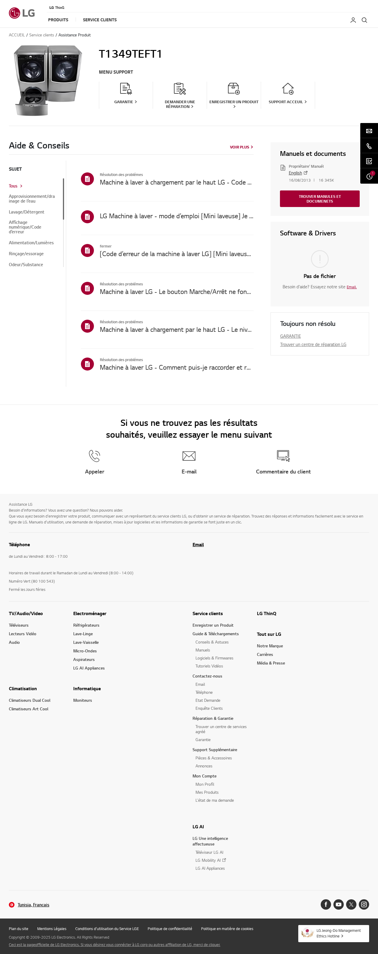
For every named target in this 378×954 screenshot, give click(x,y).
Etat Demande (207, 700)
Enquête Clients (209, 708)
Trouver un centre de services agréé (221, 729)
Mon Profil (204, 784)
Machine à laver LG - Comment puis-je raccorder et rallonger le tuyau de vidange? (177, 367)
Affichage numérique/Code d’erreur (25, 227)
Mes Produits (207, 792)
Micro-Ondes (85, 651)
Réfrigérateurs (86, 625)
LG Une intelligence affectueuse (210, 841)
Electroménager (89, 613)
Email (198, 544)
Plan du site (18, 928)
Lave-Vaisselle (86, 642)
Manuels (202, 650)
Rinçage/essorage (26, 253)
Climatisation (23, 688)
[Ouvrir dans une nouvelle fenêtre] (326, 904)
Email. (352, 287)
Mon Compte (204, 776)
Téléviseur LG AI (209, 852)
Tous (13, 186)
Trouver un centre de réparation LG (313, 344)
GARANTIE (290, 336)
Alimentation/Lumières (31, 242)
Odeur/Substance (26, 264)
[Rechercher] (364, 20)
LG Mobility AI (208, 860)
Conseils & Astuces (212, 642)
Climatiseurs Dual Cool (29, 700)
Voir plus (239, 147)
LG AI (198, 827)
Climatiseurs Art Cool (28, 709)
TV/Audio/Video (26, 613)
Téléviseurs (19, 625)
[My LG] (353, 20)
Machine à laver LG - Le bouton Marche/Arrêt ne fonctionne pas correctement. (177, 291)
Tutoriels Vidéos (209, 666)
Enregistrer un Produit (213, 625)
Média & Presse (271, 663)
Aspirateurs (84, 659)
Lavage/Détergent (26, 212)
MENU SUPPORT (116, 72)
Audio (14, 642)
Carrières (265, 654)
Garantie (203, 739)
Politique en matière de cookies (227, 928)
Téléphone (204, 692)
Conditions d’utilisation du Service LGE (107, 928)
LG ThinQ (266, 613)
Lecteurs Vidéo (22, 633)
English (295, 173)
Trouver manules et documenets (320, 199)
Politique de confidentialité (170, 928)
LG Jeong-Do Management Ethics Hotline (339, 933)
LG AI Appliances (89, 668)
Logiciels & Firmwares (214, 658)
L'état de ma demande (214, 800)
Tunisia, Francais (33, 905)
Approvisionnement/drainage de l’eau (32, 198)
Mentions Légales (51, 928)
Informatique (87, 688)
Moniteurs (82, 700)
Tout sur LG (269, 634)
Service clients (208, 613)
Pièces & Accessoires (213, 758)
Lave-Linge (83, 633)
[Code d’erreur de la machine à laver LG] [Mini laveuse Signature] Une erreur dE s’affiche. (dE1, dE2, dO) (177, 253)
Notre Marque (270, 646)
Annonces (203, 766)
